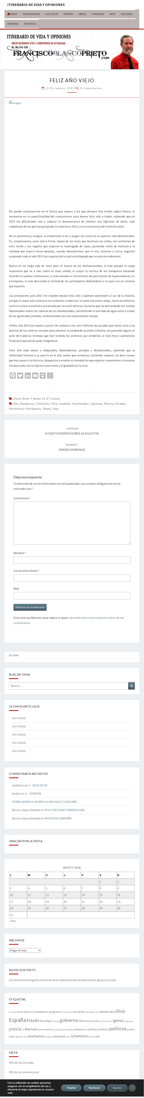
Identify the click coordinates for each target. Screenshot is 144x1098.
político (103, 1029)
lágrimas (96, 403)
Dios (120, 1011)
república (19, 1037)
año (15, 403)
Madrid (39, 1029)
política (92, 1029)
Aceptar (71, 1088)
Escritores (15, 980)
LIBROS (82, 14)
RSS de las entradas (21, 1062)
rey (25, 1036)
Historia (84, 1021)
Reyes (47, 408)
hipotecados (80, 403)
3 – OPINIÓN (33, 793)
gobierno (69, 1020)
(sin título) (19, 718)
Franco (55, 1021)
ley (23, 1029)
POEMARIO (98, 14)
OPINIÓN (68, 14)
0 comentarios (91, 88)
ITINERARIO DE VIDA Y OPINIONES (36, 4)
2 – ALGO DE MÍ (37, 785)
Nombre (19, 553)
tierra (68, 1037)
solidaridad (59, 1036)
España (17, 1020)
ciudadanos (41, 1012)
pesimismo (16, 408)
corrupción (78, 1012)
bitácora (28, 1012)
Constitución (66, 1012)
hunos (109, 1021)
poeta (70, 1029)
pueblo (131, 1029)
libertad (30, 1029)
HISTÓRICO (30, 23)
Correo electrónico (26, 570)
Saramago (29, 980)
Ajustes (117, 1088)
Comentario (22, 498)
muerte (48, 1029)
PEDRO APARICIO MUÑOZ (28, 802)
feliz (54, 403)
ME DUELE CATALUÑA (63, 802)
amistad (12, 1012)
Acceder (14, 655)
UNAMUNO (13, 23)
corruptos (90, 1012)
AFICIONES (127, 14)
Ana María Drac (86, 980)
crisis (97, 1012)
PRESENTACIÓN (31, 14)
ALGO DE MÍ (51, 14)
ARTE (112, 14)
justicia (15, 1028)
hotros (103, 1021)
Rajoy (12, 1036)
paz (65, 1029)
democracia (108, 1012)
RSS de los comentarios (24, 1072)
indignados (128, 1021)
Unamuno (79, 1036)
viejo (55, 408)
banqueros (27, 403)
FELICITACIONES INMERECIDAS (65, 810)
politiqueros (33, 408)
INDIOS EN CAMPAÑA (58, 818)
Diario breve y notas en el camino (36, 398)
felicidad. (46, 1021)
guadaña (64, 403)
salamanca (35, 1036)
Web (16, 588)
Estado (33, 1020)
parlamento (57, 1029)
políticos (117, 1029)
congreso (55, 1012)
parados (120, 403)
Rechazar (94, 1088)
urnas (91, 1036)
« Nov (12, 921)
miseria (108, 403)
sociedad (48, 1037)
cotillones (42, 403)
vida (97, 1036)
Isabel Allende (68, 980)
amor (19, 1012)
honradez (94, 1021)
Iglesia (118, 1020)
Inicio (13, 14)
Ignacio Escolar (106, 980)
